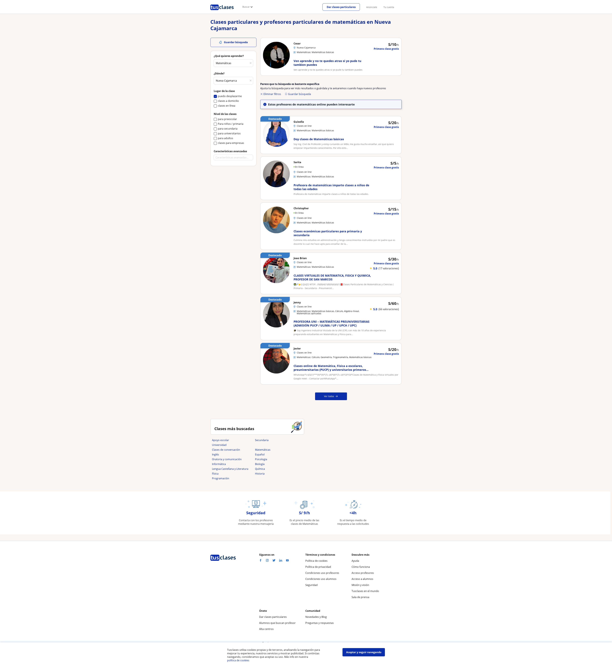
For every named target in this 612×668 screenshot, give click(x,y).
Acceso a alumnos (362, 579)
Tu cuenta (388, 7)
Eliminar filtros (272, 94)
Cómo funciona (361, 567)
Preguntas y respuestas (319, 623)
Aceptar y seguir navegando (363, 652)
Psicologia (261, 459)
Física (215, 473)
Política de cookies (316, 561)
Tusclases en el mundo (365, 591)
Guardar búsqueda (299, 94)
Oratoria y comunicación (227, 459)
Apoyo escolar (220, 440)
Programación (220, 478)
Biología (260, 464)
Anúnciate (371, 7)
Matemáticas (262, 449)
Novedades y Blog (316, 617)
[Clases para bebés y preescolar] (274, 445)
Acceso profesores (363, 573)
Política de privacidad (318, 567)
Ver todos (329, 396)
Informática (219, 464)
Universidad (219, 445)
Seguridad (311, 585)
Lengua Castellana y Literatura (230, 469)
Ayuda (355, 561)
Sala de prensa (360, 597)
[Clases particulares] (222, 11)
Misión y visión (360, 585)
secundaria (262, 440)
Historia (260, 473)
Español (260, 454)
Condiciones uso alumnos (320, 579)
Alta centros (266, 629)
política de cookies (238, 660)
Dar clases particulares (341, 7)
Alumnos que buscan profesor (277, 623)
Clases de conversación (226, 449)
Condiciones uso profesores (322, 573)
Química (260, 469)
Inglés (215, 454)
